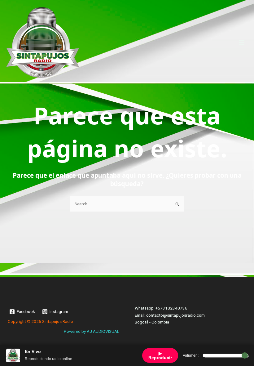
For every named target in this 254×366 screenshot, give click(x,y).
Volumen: (191, 355)
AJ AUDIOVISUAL (103, 331)
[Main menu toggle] (241, 42)
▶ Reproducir (160, 355)
